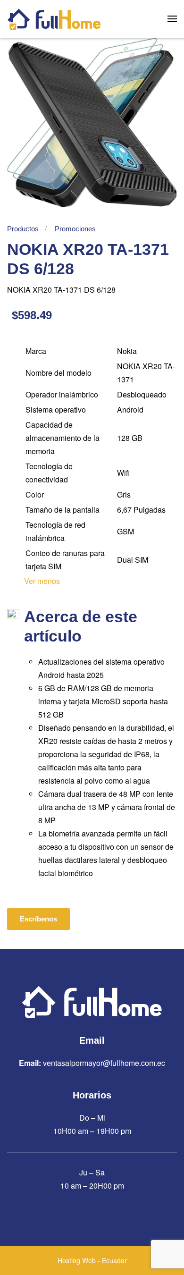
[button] (172, 19)
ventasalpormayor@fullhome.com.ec (104, 1062)
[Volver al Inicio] (54, 19)
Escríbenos (38, 919)
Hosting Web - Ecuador (92, 1260)
